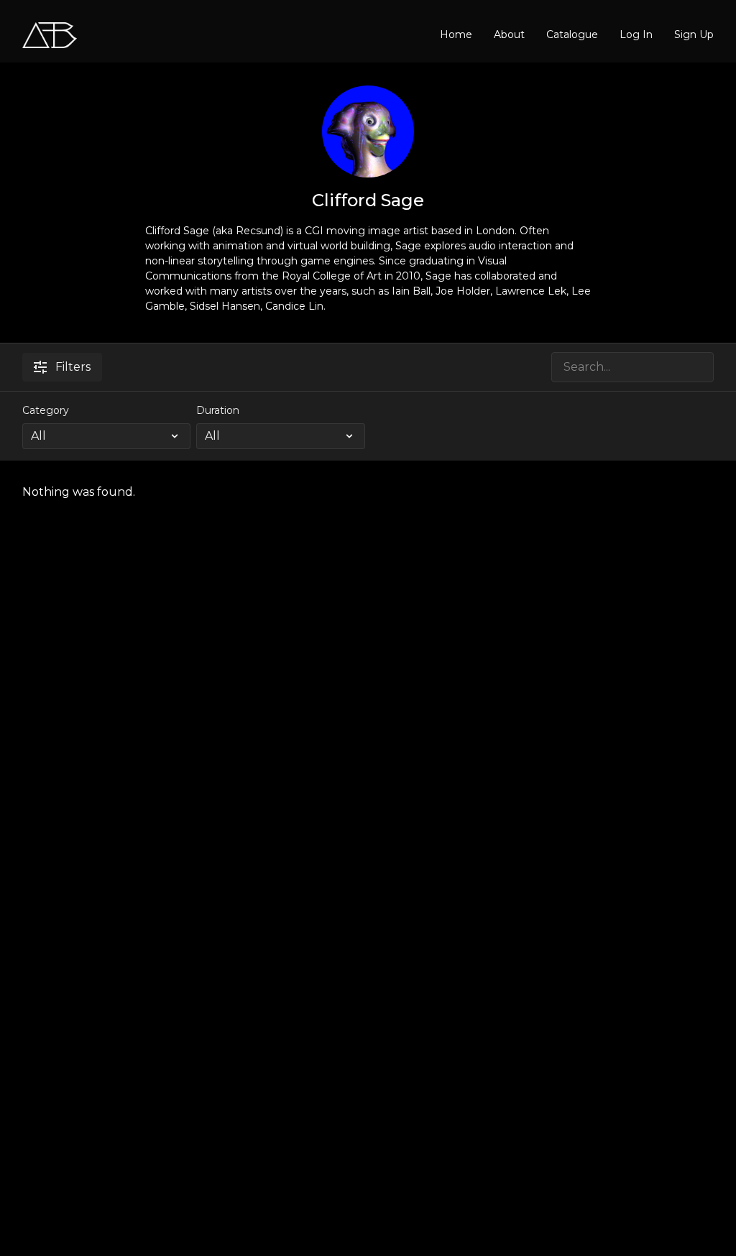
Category (45, 410)
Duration (217, 410)
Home (456, 34)
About (509, 34)
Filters (73, 367)
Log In (636, 34)
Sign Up (694, 34)
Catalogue (572, 34)
